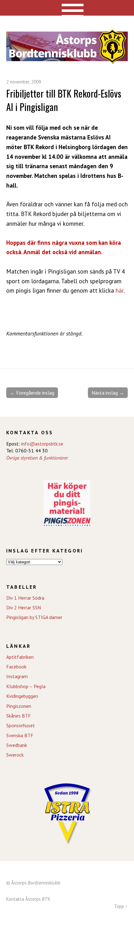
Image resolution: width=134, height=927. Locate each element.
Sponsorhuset (20, 725)
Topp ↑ (121, 906)
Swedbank (16, 745)
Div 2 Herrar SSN (23, 607)
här (119, 290)
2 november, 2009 (23, 82)
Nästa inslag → (108, 393)
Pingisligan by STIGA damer (34, 617)
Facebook (16, 666)
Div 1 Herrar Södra (25, 598)
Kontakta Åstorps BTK (28, 899)
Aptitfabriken (20, 657)
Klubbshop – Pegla (25, 686)
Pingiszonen (18, 706)
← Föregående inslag (32, 393)
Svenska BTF (19, 735)
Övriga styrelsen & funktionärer (37, 458)
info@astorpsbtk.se (42, 444)
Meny (67, 8)
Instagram (17, 676)
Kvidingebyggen (22, 696)
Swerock (15, 755)
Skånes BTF (18, 716)
